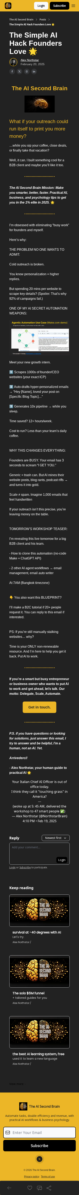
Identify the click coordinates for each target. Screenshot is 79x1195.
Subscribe (59, 6)
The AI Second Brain (21, 19)
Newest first (53, 838)
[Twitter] (39, 1159)
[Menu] (73, 5)
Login (41, 6)
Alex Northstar (30, 60)
